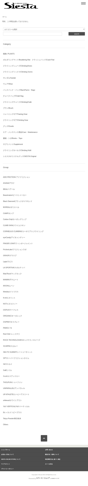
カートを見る (49, 464)
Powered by (32, 478)
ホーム (5, 17)
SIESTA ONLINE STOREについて (10, 459)
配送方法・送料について (52, 454)
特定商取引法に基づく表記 (52, 459)
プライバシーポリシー (7, 468)
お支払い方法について (7, 454)
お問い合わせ (49, 449)
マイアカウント (5, 464)
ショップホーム (5, 449)
